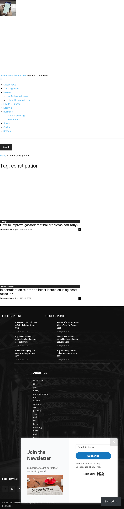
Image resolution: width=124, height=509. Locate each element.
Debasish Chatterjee (9, 229)
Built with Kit (93, 474)
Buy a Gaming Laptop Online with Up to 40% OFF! (25, 353)
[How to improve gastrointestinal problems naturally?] (40, 195)
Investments (13, 119)
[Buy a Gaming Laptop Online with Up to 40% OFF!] (7, 353)
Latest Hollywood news (19, 100)
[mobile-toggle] (1, 78)
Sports (6, 123)
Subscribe (111, 501)
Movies (7, 92)
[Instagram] (12, 489)
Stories (7, 131)
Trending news (11, 88)
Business (8, 111)
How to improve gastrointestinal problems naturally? (39, 225)
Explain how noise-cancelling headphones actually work (25, 339)
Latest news (9, 84)
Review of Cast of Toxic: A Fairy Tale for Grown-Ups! (26, 325)
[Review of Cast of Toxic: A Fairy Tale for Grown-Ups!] (7, 325)
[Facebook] (5, 489)
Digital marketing (16, 115)
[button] (45, 485)
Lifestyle (7, 107)
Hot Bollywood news (17, 96)
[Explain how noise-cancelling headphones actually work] (7, 339)
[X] (19, 489)
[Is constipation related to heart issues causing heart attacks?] (40, 260)
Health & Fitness (11, 104)
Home (3, 155)
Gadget (7, 127)
